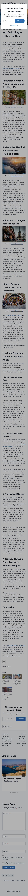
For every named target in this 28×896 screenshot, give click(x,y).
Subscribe (20, 21)
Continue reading (14, 25)
